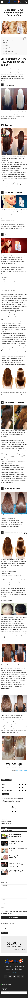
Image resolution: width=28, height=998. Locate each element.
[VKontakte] (18, 976)
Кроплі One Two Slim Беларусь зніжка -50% (6, 822)
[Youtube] (22, 976)
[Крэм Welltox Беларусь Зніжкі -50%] (4, 850)
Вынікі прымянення (9, 51)
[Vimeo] (14, 976)
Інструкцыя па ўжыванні (10, 50)
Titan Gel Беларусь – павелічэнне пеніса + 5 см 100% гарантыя (17, 864)
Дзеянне (6, 45)
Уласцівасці (7, 44)
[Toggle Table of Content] (24, 38)
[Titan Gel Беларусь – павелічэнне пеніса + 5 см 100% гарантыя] (4, 864)
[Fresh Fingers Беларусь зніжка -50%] (4, 857)
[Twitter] (10, 976)
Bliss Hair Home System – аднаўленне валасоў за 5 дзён (14, 41)
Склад (6, 48)
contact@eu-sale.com (17, 972)
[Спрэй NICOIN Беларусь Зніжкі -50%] (4, 843)
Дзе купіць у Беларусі (9, 47)
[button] (26, 2)
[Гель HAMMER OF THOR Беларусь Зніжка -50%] (4, 872)
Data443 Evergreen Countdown (21, 770)
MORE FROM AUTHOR (7, 830)
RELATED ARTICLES (6, 828)
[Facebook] (5, 976)
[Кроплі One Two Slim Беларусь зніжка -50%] (4, 836)
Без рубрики (3, 838)
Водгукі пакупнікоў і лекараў (11, 53)
